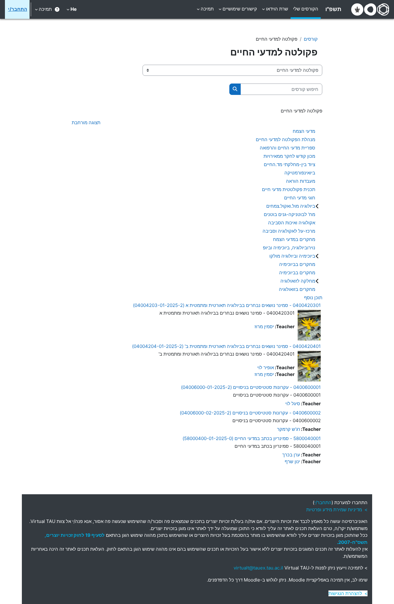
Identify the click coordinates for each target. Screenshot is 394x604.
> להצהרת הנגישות (348, 593)
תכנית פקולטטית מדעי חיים (288, 189)
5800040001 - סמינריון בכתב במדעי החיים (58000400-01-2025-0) (252, 438)
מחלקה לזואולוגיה (297, 281)
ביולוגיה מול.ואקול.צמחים (290, 206)
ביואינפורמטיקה (299, 173)
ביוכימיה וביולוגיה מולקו (292, 256)
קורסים (311, 39)
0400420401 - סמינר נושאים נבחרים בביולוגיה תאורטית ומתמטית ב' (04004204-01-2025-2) (226, 346)
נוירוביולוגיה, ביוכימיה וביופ (289, 248)
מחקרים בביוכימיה (297, 264)
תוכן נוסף (313, 297)
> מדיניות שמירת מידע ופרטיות (337, 509)
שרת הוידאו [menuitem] (277, 9)
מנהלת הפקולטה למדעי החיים (285, 139)
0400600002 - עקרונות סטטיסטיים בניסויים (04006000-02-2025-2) (250, 413)
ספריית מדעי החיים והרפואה (287, 148)
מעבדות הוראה (300, 181)
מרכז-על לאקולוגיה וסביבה (289, 231)
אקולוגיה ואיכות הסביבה (291, 223)
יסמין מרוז (264, 326)
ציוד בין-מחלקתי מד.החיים (289, 164)
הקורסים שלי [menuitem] (305, 9)
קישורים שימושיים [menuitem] (240, 9)
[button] (71, 9)
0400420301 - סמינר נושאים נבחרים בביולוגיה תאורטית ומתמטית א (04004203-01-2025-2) (227, 305)
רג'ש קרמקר (288, 429)
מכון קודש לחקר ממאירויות (289, 156)
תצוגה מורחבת (86, 122)
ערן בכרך (291, 455)
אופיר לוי (265, 367)
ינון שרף (292, 461)
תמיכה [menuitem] (207, 9)
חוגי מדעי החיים (299, 198)
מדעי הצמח (304, 131)
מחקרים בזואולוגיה (297, 289)
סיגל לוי (292, 403)
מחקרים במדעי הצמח (294, 239)
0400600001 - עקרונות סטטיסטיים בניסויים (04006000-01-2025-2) (251, 387)
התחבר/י (17, 9)
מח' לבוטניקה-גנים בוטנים (289, 214)
